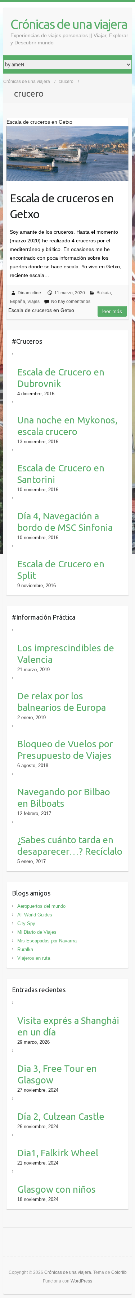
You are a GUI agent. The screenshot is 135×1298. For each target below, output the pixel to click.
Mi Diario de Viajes (37, 932)
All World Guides (34, 915)
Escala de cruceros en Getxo (61, 206)
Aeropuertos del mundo (41, 906)
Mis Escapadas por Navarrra (47, 940)
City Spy (26, 923)
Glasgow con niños (56, 1189)
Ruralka (25, 949)
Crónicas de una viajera (68, 24)
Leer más (112, 311)
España (17, 301)
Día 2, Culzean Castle (60, 1116)
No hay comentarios (70, 301)
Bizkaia (103, 292)
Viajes (33, 301)
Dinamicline (29, 292)
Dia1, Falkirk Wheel (57, 1153)
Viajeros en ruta (33, 958)
